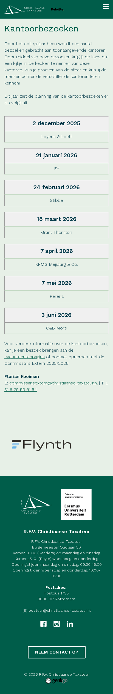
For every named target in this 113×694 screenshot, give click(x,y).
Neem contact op (56, 652)
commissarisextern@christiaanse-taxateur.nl (53, 383)
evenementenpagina (24, 356)
